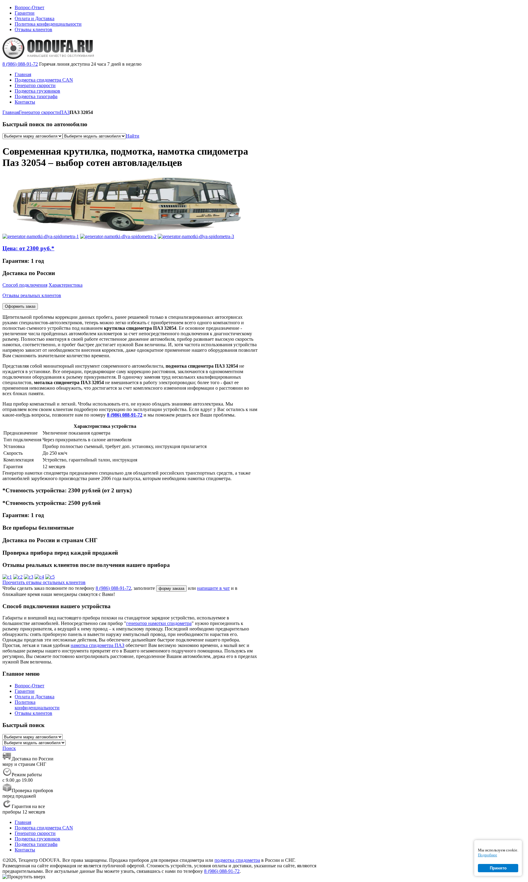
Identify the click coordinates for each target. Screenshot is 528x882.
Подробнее (487, 855)
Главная (10, 112)
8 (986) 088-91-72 (20, 64)
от (28, 248)
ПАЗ (65, 112)
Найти (132, 135)
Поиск (9, 748)
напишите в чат (213, 588)
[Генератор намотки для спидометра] (40, 236)
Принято (498, 868)
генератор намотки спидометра (159, 623)
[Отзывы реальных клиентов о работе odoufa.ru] (7, 576)
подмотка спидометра (237, 860)
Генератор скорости (39, 112)
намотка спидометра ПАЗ (97, 645)
